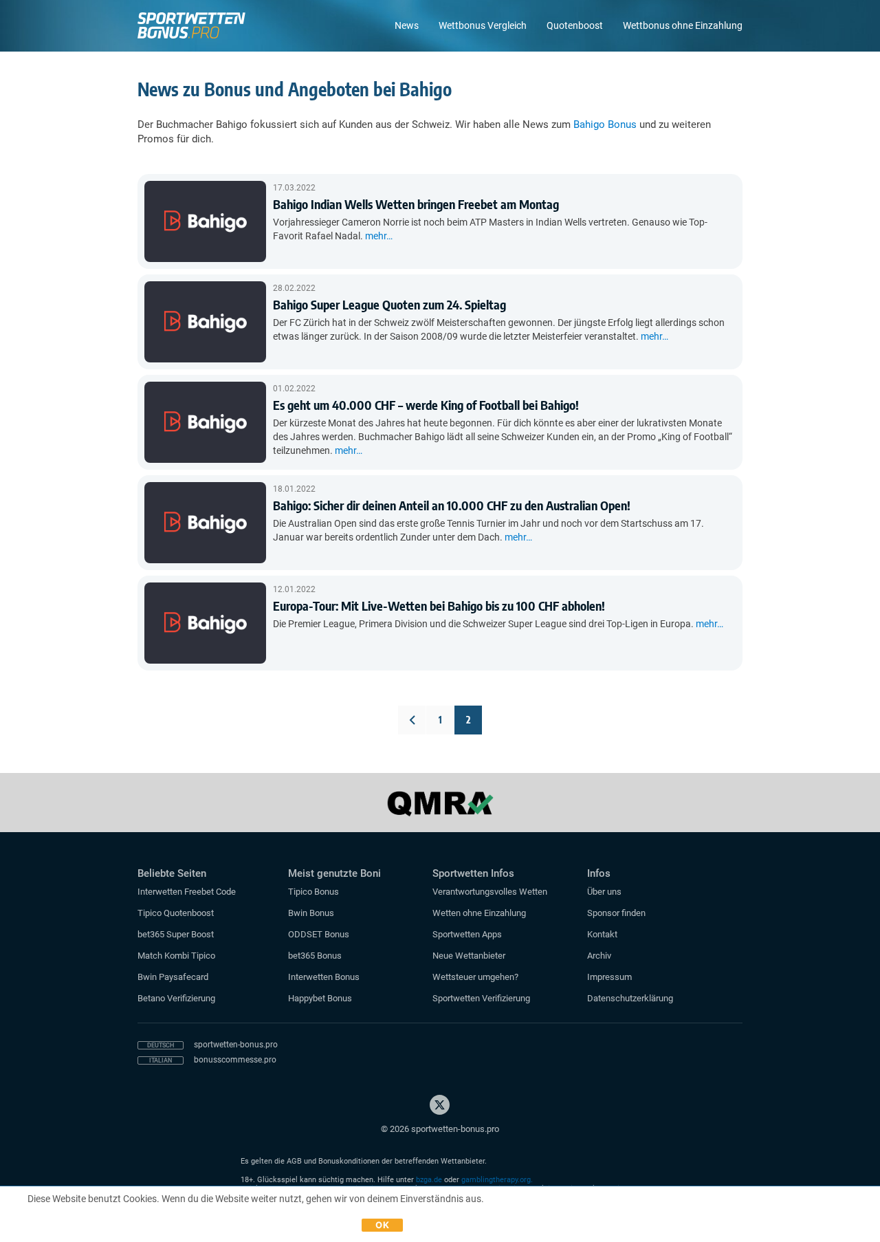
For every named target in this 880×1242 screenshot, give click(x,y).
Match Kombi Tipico (176, 955)
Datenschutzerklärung (630, 998)
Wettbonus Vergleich (483, 25)
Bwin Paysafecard (173, 977)
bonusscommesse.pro (235, 1060)
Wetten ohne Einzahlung (479, 913)
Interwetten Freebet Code (187, 891)
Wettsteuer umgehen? (475, 977)
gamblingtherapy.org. (497, 1179)
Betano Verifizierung (176, 998)
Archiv (599, 955)
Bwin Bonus (311, 913)
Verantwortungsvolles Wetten (489, 891)
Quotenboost (575, 25)
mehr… (379, 235)
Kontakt (602, 934)
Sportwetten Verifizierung (481, 998)
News (407, 25)
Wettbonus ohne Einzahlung (682, 25)
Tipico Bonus (313, 891)
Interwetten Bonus (324, 977)
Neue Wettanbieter (468, 955)
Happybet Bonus (320, 998)
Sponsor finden (616, 913)
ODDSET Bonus (318, 934)
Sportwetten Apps (467, 934)
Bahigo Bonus (605, 124)
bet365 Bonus (315, 955)
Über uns (604, 891)
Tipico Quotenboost (176, 913)
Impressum (609, 977)
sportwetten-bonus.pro (236, 1044)
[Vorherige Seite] (412, 720)
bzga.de (429, 1179)
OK (382, 1224)
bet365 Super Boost (176, 934)
